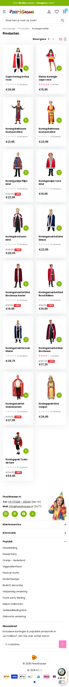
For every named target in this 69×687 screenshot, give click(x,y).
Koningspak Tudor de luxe (17, 461)
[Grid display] (60, 39)
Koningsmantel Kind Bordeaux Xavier (18, 294)
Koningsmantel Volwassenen (15, 405)
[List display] (65, 39)
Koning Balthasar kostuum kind (49, 130)
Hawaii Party (10, 554)
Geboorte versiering (14, 616)
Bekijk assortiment (5, 11)
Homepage (9, 28)
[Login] (49, 12)
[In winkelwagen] (26, 68)
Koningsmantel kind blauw (51, 238)
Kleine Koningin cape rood (48, 78)
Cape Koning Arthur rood (17, 78)
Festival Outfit (11, 572)
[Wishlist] (56, 12)
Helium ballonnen (13, 604)
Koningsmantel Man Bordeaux (51, 350)
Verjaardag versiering (15, 591)
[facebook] (24, 514)
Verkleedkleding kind (14, 610)
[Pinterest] (15, 514)
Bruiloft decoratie (13, 585)
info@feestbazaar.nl (21, 506)
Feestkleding (10, 548)
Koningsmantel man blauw (18, 350)
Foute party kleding (14, 597)
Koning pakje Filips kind (16, 182)
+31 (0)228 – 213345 (19, 501)
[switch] (62, 682)
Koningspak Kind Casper (49, 405)
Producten (23, 28)
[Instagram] (6, 514)
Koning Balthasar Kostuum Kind (16, 130)
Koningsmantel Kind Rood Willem (51, 294)
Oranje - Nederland (14, 560)
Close (34, 524)
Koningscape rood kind (50, 182)
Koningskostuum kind (16, 238)
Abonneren (62, 644)
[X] (32, 514)
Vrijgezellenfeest (12, 566)
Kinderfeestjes (11, 579)
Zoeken (62, 20)
